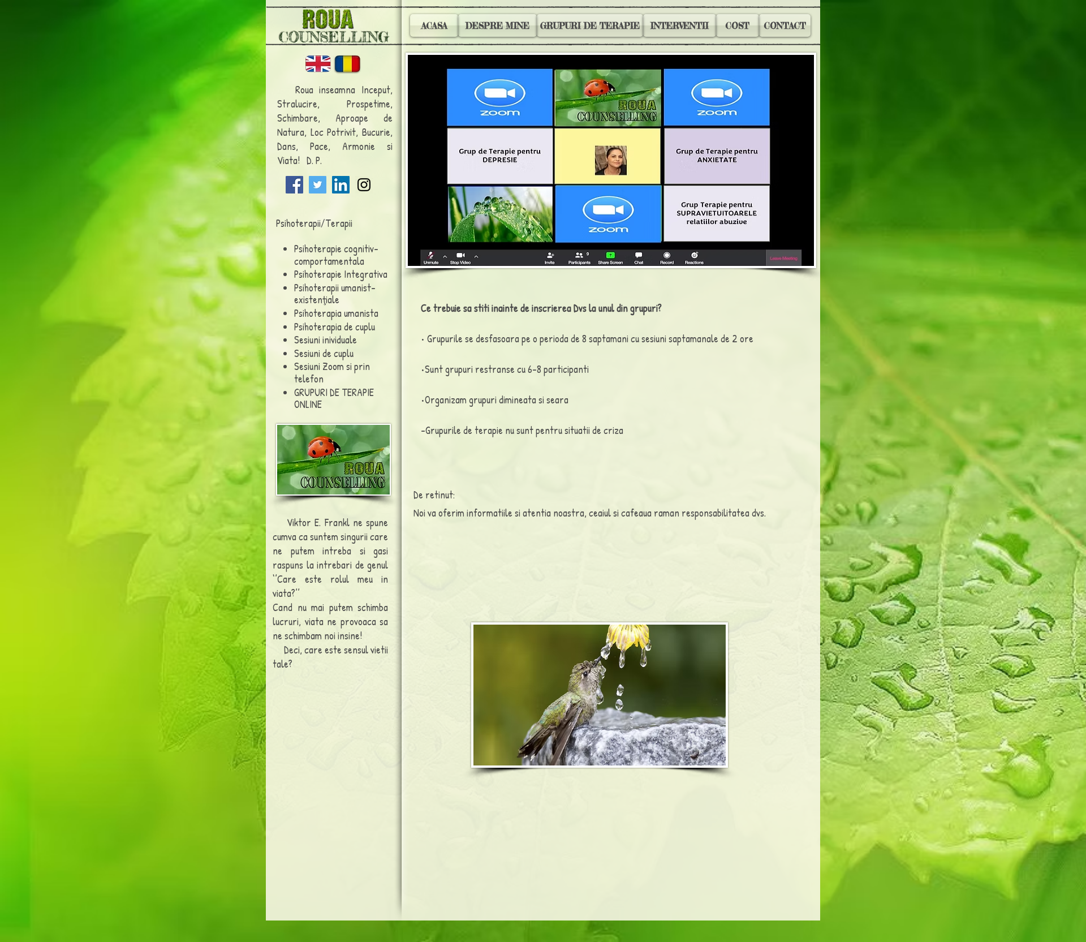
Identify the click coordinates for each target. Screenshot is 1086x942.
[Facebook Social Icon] (294, 184)
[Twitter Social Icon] (317, 184)
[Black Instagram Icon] (364, 184)
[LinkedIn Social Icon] (341, 184)
